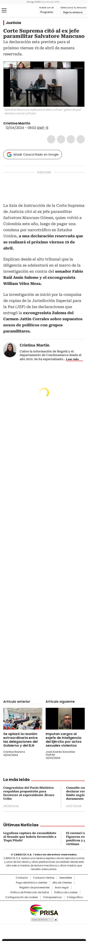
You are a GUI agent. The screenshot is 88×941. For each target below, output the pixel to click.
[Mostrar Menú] (4, 10)
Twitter (61, 139)
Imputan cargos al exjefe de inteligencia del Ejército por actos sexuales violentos (63, 740)
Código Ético (75, 897)
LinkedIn (71, 139)
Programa (46, 12)
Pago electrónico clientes (31, 882)
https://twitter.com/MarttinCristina (33, 123)
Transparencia (52, 897)
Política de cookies (66, 892)
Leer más (72, 359)
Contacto (22, 877)
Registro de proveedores (34, 887)
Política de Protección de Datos (29, 892)
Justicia (13, 22)
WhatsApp (81, 139)
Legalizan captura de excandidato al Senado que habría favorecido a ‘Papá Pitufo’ (29, 836)
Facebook (51, 139)
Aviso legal (62, 887)
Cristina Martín (16, 123)
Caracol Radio (20, 10)
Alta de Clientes (62, 882)
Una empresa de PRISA (44, 910)
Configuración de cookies (21, 897)
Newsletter (66, 877)
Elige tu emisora (72, 12)
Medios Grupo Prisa (44, 919)
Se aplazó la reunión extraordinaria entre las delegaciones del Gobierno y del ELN (20, 740)
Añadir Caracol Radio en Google (36, 154)
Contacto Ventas (43, 877)
